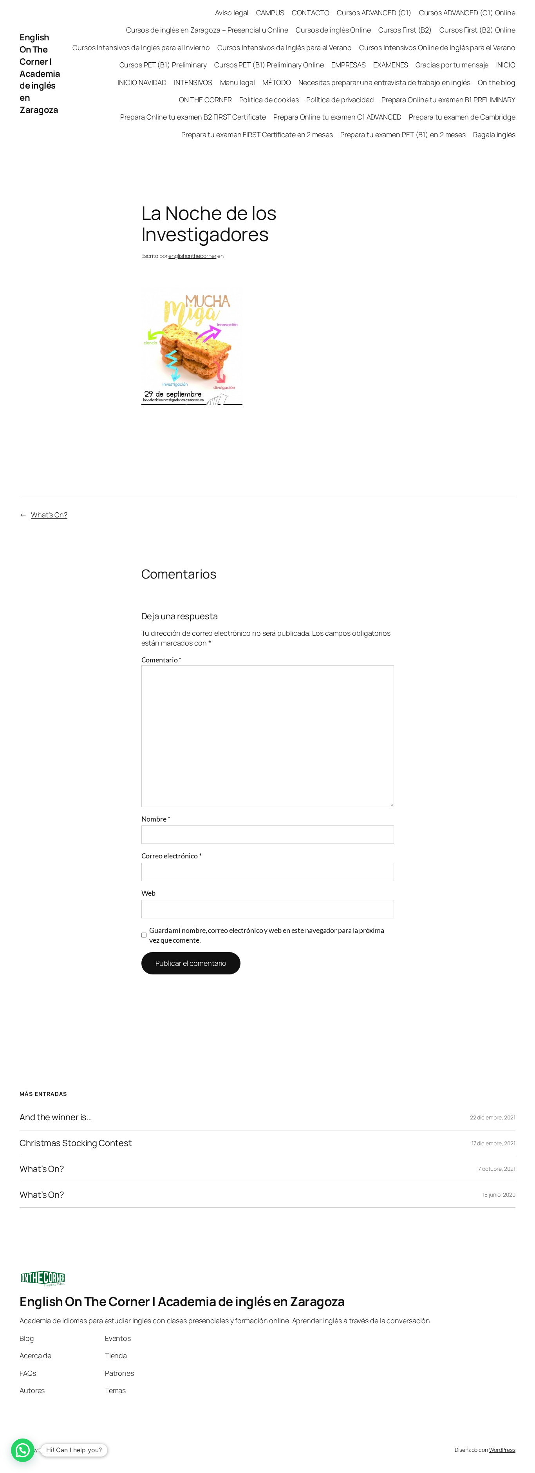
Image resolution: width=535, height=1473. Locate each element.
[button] (22, 1450)
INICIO (505, 64)
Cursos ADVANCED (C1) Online (467, 12)
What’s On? (49, 514)
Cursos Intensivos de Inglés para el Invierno (141, 47)
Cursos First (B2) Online (477, 29)
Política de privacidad (340, 99)
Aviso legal (231, 12)
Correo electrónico (171, 855)
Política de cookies (269, 99)
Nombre (155, 819)
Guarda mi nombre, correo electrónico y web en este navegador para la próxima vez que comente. (266, 935)
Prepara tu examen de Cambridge (462, 117)
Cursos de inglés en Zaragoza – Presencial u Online (207, 29)
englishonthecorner (192, 255)
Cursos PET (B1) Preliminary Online (269, 64)
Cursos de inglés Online (333, 29)
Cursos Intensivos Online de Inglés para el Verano (437, 47)
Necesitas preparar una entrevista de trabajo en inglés (384, 82)
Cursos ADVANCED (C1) (374, 12)
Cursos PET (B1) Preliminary (163, 64)
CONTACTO (310, 12)
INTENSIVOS (193, 82)
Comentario (161, 659)
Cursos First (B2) (405, 29)
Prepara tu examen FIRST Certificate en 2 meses (257, 134)
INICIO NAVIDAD (142, 82)
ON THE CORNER (205, 99)
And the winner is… (56, 1117)
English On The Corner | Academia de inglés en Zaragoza (40, 73)
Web (148, 893)
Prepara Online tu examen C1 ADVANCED (337, 117)
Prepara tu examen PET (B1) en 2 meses (403, 134)
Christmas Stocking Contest (76, 1143)
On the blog (496, 82)
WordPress (502, 1449)
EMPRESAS (348, 64)
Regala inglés (494, 134)
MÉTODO (276, 82)
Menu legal (237, 82)
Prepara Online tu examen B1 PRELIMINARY (448, 99)
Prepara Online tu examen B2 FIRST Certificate (193, 117)
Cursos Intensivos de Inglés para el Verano (284, 47)
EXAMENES (390, 64)
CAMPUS (270, 12)
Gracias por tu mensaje (452, 64)
